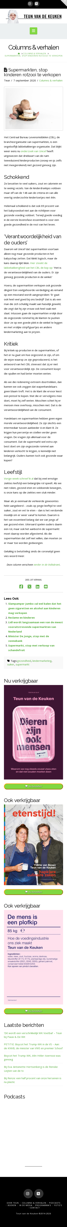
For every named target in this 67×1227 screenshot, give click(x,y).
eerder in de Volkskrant (47, 564)
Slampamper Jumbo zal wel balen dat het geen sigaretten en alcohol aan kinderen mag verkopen (34, 608)
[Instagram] (30, 4)
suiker (10, 664)
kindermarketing (42, 660)
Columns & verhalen (51, 80)
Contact (35, 1207)
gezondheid (24, 660)
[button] (33, 30)
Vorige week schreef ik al (18, 478)
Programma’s (43, 1205)
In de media (25, 1205)
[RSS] (37, 4)
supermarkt (22, 664)
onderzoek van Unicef (34, 151)
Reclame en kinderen (21, 617)
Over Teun (13, 1203)
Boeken (12, 1205)
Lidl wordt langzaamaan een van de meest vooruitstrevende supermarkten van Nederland (35, 626)
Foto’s (58, 1205)
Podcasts (54, 1203)
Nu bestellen (35, 786)
